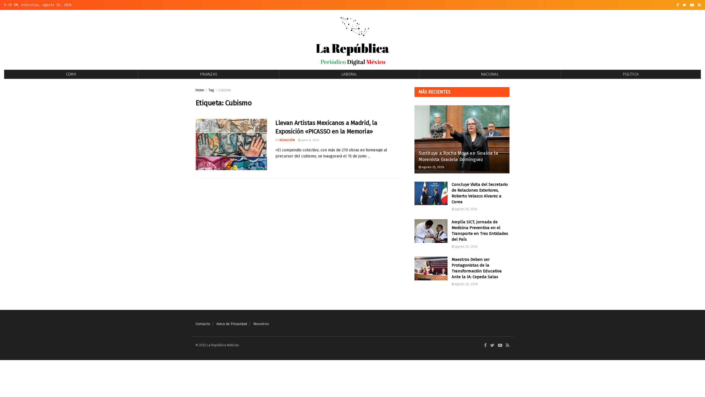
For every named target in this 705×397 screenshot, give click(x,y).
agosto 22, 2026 (465, 246)
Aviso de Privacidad (231, 324)
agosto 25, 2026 (432, 167)
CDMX (71, 74)
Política (631, 74)
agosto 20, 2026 (466, 284)
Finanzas (208, 74)
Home (200, 90)
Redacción (287, 140)
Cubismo (224, 90)
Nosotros (261, 324)
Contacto (203, 324)
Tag (211, 90)
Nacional (490, 74)
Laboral (349, 74)
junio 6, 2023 (309, 140)
